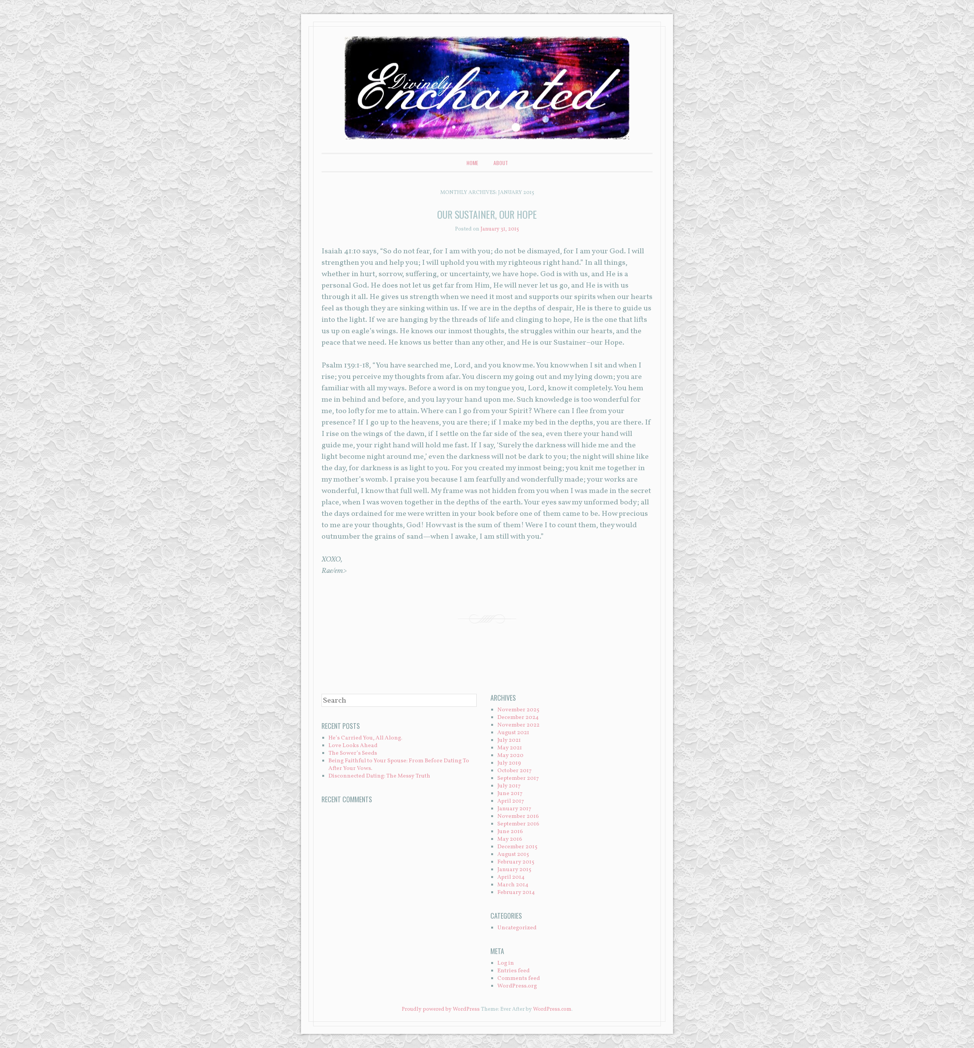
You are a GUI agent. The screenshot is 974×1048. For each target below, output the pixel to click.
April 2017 (510, 801)
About (500, 163)
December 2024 (518, 718)
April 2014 (511, 877)
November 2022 (518, 725)
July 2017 (508, 786)
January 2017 (514, 809)
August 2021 (513, 733)
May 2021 (509, 748)
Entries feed (513, 971)
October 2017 (514, 771)
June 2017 (509, 794)
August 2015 (513, 855)
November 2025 (518, 710)
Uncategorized (516, 928)
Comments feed (518, 979)
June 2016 (510, 832)
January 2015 (514, 870)
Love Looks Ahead (352, 746)
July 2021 (509, 740)
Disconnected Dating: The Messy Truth (379, 776)
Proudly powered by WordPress (441, 1009)
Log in (505, 963)
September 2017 (518, 778)
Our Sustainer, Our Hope (487, 214)
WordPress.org (517, 986)
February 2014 (516, 893)
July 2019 (509, 763)
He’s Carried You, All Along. (365, 738)
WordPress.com (552, 1009)
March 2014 (512, 885)
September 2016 (518, 824)
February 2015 (515, 862)
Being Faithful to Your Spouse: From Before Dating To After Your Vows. (398, 765)
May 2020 (510, 756)
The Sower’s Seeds (352, 753)
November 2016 (518, 817)
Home (472, 163)
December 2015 (517, 847)
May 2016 (509, 839)
